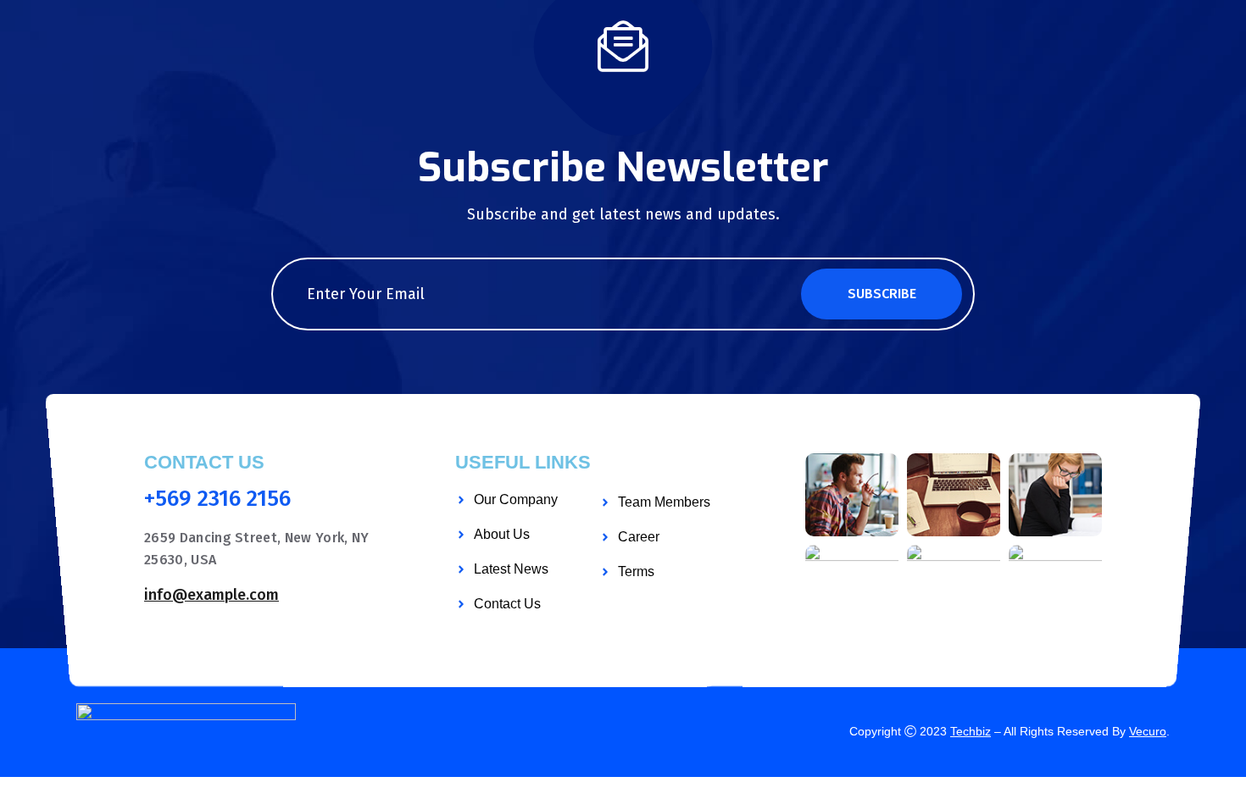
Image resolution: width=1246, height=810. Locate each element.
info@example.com (211, 594)
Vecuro (1147, 731)
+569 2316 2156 (217, 499)
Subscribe (882, 294)
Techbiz (970, 731)
